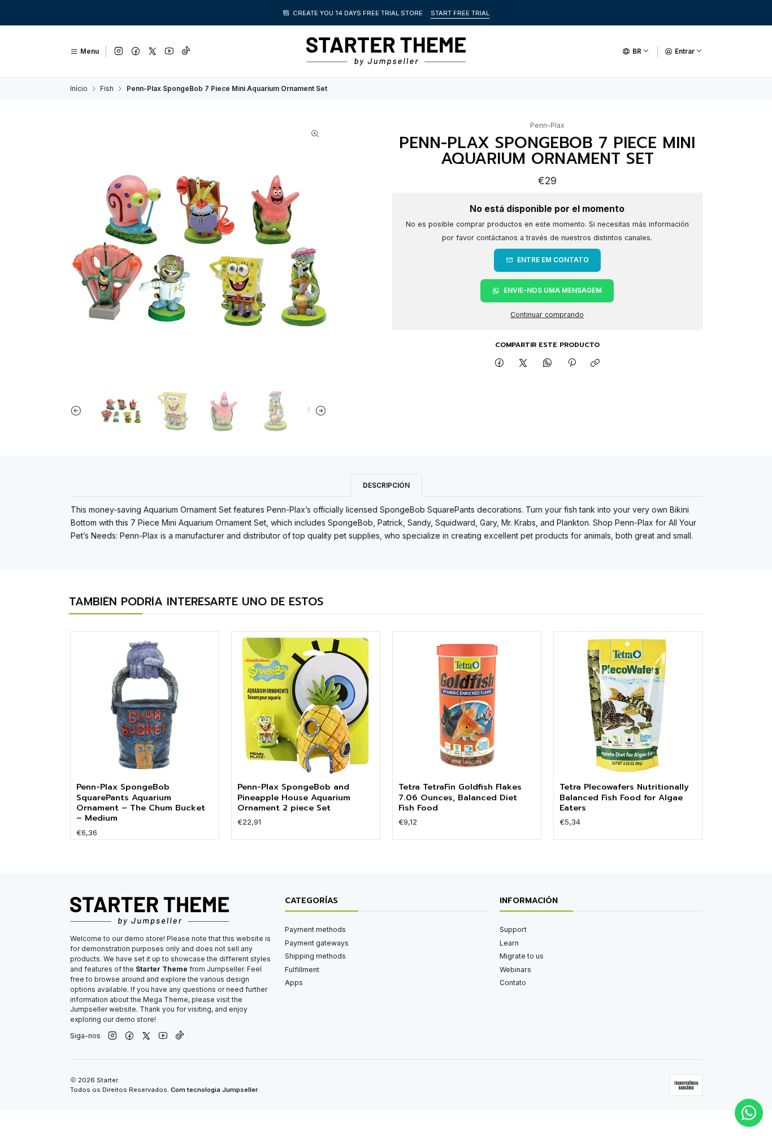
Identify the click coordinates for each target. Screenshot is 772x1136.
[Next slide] (318, 411)
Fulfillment (302, 969)
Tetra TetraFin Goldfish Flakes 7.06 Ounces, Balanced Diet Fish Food (460, 797)
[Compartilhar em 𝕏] (523, 363)
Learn (509, 943)
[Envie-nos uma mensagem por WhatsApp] (749, 1113)
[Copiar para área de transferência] (595, 363)
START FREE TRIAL (460, 13)
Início (79, 88)
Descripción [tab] (386, 485)
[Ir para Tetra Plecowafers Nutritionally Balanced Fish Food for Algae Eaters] (628, 706)
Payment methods (315, 929)
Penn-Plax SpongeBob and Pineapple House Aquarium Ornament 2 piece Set (293, 797)
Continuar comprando (547, 315)
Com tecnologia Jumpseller (214, 1090)
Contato (513, 982)
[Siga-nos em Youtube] (169, 51)
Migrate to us (522, 956)
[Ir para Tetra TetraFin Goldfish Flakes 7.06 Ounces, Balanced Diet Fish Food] (466, 706)
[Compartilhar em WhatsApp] (547, 363)
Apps (294, 982)
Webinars (515, 969)
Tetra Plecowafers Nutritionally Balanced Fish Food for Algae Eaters (624, 797)
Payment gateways (317, 943)
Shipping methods (315, 956)
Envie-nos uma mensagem (553, 290)
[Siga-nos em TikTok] (186, 51)
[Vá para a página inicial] (385, 51)
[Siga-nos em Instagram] (119, 51)
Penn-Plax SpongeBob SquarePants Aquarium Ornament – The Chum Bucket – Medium (140, 802)
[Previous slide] (78, 411)
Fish (107, 88)
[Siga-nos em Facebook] (136, 51)
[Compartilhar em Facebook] (499, 363)
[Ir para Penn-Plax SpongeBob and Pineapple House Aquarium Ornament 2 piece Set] (305, 706)
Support (513, 929)
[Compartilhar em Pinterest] (571, 363)
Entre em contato (553, 259)
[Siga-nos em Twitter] (153, 51)
